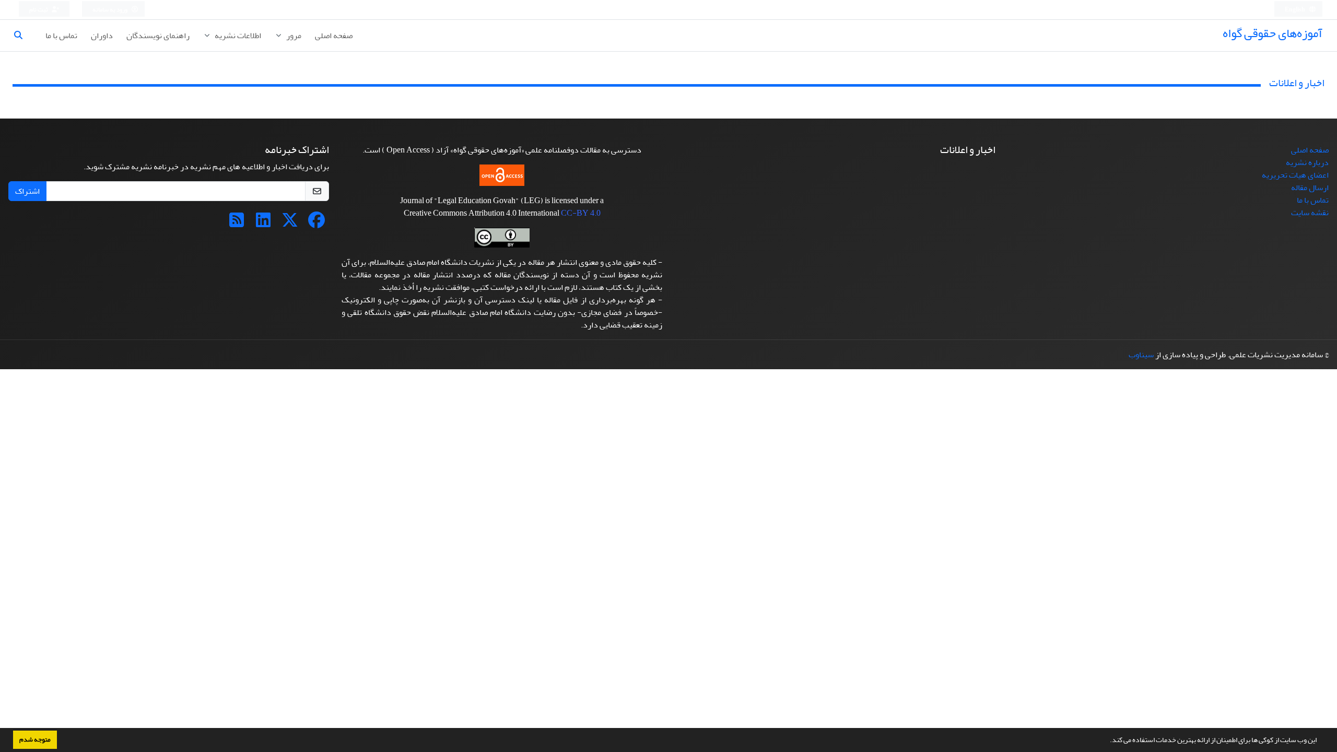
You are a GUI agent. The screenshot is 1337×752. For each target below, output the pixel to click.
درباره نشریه (1307, 162)
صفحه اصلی (334, 35)
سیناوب (1141, 354)
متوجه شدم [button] (35, 739)
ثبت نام (39, 10)
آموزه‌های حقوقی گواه (1272, 33)
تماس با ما (61, 35)
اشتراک (27, 191)
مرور (293, 35)
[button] (1107, 741)
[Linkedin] (263, 223)
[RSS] (236, 223)
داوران (102, 35)
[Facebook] (316, 223)
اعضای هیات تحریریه (1295, 175)
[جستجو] (22, 35)
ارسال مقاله (1310, 187)
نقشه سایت (1310, 212)
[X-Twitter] (289, 223)
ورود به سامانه (110, 10)
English (1295, 10)
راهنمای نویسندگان (158, 35)
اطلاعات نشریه (237, 35)
